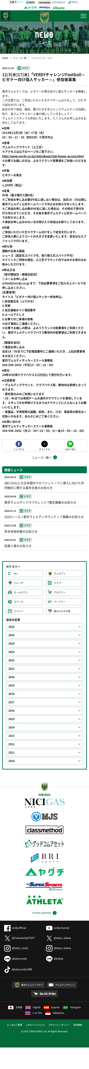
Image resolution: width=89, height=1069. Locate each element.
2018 (11, 694)
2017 (11, 702)
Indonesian (58, 1012)
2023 (11, 652)
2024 (11, 643)
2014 (11, 727)
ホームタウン (21, 592)
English (36, 1007)
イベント (18, 611)
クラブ (25, 68)
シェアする (18, 449)
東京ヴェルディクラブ (32, 984)
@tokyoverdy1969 (22, 969)
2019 (11, 685)
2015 (11, 719)
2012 (11, 744)
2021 (11, 669)
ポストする (44, 449)
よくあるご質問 (14, 1024)
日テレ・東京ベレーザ (5, 16)
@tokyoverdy (19, 958)
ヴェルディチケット (65, 984)
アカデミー (60, 592)
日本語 (19, 1007)
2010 (11, 761)
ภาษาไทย (37, 1012)
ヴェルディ (60, 573)
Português (75, 1007)
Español (55, 1007)
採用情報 (77, 1024)
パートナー (60, 602)
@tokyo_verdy (20, 948)
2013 (11, 736)
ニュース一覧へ (42, 457)
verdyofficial (19, 928)
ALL (16, 573)
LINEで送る (70, 449)
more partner (41, 913)
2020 (11, 677)
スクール (18, 602)
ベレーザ (18, 583)
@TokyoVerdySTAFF (23, 938)
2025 (11, 635)
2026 (11, 627)
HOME (5, 58)
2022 (11, 660)
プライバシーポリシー (59, 1024)
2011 (11, 752)
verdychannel (61, 928)
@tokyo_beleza (62, 938)
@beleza (58, 958)
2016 (11, 711)
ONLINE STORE (48, 993)
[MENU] (83, 16)
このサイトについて (35, 1024)
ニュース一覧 (19, 58)
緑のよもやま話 (62, 611)
